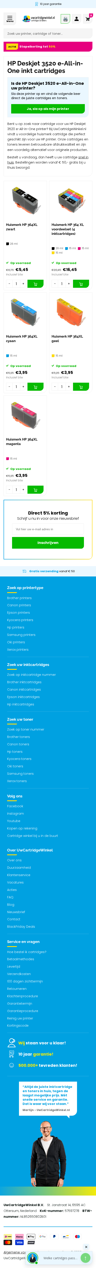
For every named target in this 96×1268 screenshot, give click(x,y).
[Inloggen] (76, 19)
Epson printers (18, 612)
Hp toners (15, 751)
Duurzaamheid (19, 867)
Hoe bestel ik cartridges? (26, 952)
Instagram (15, 813)
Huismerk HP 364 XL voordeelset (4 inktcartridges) (68, 229)
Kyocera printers (20, 620)
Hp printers (15, 627)
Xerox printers (18, 649)
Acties (12, 890)
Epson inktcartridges (23, 697)
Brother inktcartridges (24, 682)
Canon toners (18, 744)
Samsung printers (21, 635)
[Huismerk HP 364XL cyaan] (25, 312)
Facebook (15, 806)
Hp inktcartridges (20, 704)
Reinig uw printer (20, 1018)
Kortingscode (18, 1025)
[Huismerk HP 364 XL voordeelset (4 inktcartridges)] (71, 200)
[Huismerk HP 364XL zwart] (25, 200)
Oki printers (16, 642)
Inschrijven (48, 542)
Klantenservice (18, 875)
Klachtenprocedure (22, 996)
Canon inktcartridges (24, 689)
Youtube (13, 821)
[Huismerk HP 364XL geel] (71, 312)
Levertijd (13, 966)
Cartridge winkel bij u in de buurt (32, 836)
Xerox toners (17, 781)
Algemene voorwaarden (23, 1252)
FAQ (10, 897)
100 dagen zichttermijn (25, 981)
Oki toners (15, 766)
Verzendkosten (19, 974)
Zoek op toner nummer (25, 729)
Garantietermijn (19, 1003)
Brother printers (19, 598)
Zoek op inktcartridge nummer (31, 674)
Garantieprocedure (22, 1011)
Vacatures (15, 882)
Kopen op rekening (22, 828)
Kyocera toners (19, 759)
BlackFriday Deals (21, 926)
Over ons (14, 860)
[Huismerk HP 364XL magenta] (25, 415)
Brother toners (18, 737)
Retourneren (17, 988)
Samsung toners (20, 773)
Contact (13, 919)
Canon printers (19, 605)
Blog (10, 904)
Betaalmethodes (20, 959)
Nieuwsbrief (16, 912)
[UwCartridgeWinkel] (38, 18)
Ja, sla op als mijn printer (48, 109)
